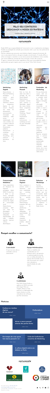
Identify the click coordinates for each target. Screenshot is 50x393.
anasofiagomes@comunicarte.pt (8, 387)
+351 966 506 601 (13, 385)
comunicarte (10, 388)
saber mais (12, 315)
